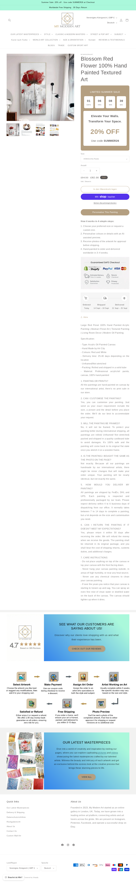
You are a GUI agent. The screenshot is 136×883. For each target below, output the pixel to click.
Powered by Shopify (31, 877)
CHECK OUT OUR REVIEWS (86, 649)
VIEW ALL (87, 777)
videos (114, 753)
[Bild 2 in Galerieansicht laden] (26, 130)
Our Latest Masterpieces (18, 808)
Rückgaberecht (13, 822)
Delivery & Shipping (15, 812)
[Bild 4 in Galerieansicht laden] (54, 130)
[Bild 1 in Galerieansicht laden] (13, 130)
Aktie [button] (85, 317)
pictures (102, 753)
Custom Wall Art (14, 836)
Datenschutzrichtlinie (16, 817)
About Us (11, 826)
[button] (9, 20)
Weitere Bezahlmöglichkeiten (105, 203)
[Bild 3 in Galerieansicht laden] (40, 130)
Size (82, 154)
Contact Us (12, 831)
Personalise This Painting (105, 212)
